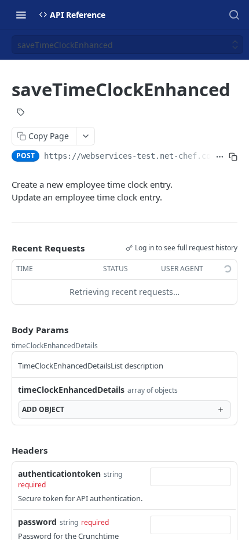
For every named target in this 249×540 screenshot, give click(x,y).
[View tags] (21, 114)
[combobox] (190, 477)
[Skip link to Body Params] (3, 329)
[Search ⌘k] (234, 14)
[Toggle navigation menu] (21, 14)
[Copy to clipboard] (233, 157)
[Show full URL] (219, 157)
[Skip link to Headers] (3, 450)
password (37, 521)
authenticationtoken (59, 473)
